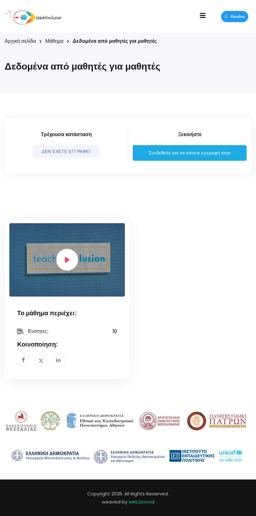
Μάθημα (54, 41)
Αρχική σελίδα (20, 41)
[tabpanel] (128, 208)
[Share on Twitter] (41, 360)
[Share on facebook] (23, 360)
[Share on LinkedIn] (58, 360)
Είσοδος (238, 16)
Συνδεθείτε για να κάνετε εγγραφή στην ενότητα (190, 155)
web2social (142, 502)
